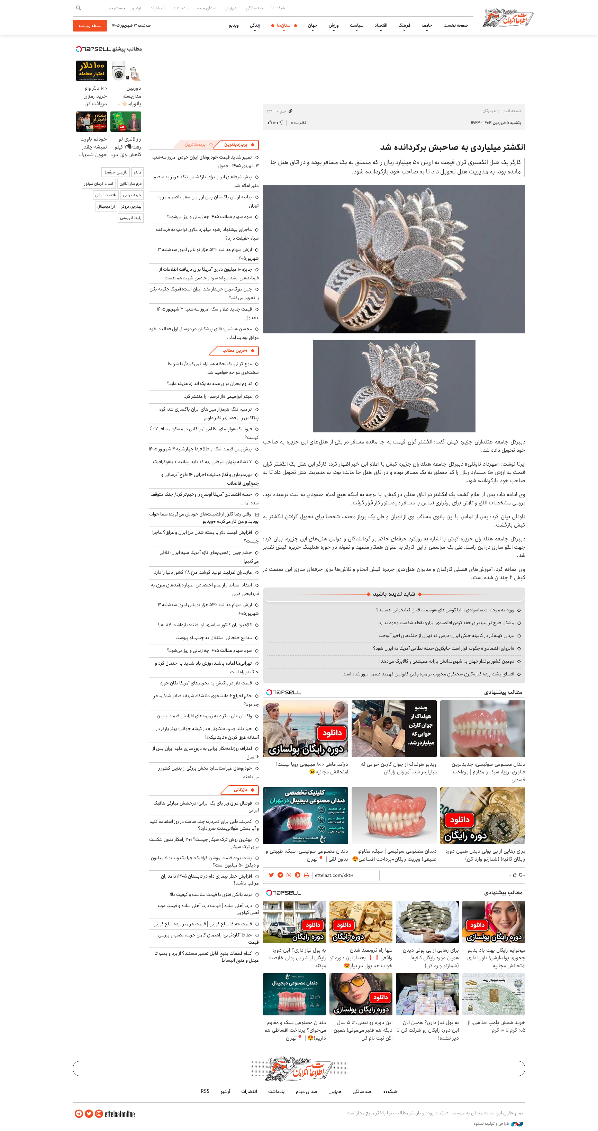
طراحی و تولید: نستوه (492, 1124)
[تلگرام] (79, 1114)
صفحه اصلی (511, 111)
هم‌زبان (231, 8)
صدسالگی (254, 8)
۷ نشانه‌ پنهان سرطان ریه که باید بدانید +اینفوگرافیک (202, 462)
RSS (205, 1091)
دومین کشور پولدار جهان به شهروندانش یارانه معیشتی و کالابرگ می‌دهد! (446, 661)
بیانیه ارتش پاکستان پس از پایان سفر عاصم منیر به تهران (208, 201)
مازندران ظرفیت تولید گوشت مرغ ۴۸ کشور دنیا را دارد (203, 572)
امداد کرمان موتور (98, 183)
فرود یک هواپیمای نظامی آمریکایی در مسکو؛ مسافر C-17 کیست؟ (204, 433)
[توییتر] (89, 1114)
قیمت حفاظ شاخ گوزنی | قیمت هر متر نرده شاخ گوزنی (202, 924)
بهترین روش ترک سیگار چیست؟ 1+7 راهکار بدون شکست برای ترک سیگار (204, 843)
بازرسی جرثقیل (115, 172)
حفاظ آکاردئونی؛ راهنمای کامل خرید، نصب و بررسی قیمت (208, 938)
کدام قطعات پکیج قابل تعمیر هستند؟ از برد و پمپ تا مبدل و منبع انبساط (207, 957)
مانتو (138, 172)
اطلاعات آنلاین (508, 17)
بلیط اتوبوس (131, 218)
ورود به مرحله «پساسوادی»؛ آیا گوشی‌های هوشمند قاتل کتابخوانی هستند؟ (445, 610)
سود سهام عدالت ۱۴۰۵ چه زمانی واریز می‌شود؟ (209, 217)
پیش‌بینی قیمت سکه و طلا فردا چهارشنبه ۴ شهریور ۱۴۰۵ (200, 449)
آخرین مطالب (235, 350)
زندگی (255, 25)
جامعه (427, 25)
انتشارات (157, 8)
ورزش (334, 25)
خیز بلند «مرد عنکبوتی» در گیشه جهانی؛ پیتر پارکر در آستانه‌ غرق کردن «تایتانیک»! (207, 733)
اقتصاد (380, 25)
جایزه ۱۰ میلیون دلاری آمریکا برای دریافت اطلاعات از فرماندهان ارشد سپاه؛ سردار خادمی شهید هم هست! (209, 274)
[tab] (239, 145)
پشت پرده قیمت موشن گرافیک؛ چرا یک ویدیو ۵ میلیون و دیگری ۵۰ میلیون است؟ (205, 861)
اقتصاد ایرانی (106, 195)
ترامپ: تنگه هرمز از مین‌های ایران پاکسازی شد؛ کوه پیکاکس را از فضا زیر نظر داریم (209, 413)
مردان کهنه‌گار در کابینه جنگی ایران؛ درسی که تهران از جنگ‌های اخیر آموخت (446, 635)
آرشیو (136, 8)
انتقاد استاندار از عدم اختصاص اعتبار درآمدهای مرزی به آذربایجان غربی (205, 589)
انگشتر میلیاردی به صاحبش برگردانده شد (452, 147)
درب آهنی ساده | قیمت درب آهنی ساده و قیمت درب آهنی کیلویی (208, 909)
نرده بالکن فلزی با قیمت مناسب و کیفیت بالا (211, 894)
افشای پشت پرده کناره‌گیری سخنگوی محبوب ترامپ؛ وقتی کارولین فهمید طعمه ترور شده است (428, 674)
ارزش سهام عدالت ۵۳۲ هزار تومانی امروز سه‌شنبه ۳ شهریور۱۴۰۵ (208, 254)
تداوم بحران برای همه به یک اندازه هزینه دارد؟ (209, 383)
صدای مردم (206, 8)
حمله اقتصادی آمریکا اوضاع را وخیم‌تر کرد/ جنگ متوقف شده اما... (205, 499)
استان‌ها (284, 25)
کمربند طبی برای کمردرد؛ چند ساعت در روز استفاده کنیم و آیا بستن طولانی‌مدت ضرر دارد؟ (204, 825)
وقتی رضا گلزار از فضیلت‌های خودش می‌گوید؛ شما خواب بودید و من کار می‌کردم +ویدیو (204, 517)
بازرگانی (240, 790)
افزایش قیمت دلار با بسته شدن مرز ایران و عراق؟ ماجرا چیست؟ (205, 537)
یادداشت (180, 8)
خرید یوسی (132, 195)
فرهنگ (404, 25)
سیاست (356, 25)
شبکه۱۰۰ (278, 8)
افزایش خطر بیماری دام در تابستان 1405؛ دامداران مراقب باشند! (210, 879)
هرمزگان (489, 111)
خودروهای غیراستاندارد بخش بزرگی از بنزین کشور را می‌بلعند (208, 772)
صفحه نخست (456, 25)
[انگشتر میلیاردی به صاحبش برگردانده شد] (394, 259)
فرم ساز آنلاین (130, 183)
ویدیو (234, 25)
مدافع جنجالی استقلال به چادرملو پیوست (213, 637)
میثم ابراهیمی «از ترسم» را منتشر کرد (218, 396)
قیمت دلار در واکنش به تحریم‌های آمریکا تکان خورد (206, 683)
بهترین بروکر (131, 206)
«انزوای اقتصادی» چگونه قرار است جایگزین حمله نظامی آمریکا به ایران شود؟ (443, 648)
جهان (313, 25)
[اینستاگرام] (99, 1114)
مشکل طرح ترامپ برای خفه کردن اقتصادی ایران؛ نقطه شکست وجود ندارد (446, 623)
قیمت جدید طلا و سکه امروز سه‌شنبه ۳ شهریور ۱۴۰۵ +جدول (208, 313)
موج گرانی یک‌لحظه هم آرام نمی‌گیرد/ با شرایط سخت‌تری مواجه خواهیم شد (213, 368)
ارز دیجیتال (106, 206)
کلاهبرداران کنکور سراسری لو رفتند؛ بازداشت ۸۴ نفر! (205, 625)
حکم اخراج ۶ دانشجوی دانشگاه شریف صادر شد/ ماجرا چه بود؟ (206, 700)
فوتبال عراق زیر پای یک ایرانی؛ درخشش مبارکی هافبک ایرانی (206, 806)
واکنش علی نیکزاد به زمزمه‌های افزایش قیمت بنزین (204, 716)
